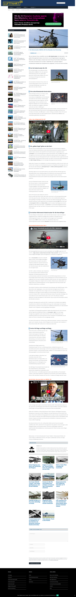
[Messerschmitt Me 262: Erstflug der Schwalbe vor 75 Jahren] (62, 477)
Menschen (19, 7)
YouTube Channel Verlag (54, 581)
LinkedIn (51, 586)
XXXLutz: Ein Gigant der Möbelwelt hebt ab (20, 158)
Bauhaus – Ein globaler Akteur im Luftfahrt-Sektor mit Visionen (19, 106)
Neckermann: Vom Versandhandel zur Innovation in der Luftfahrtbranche (19, 77)
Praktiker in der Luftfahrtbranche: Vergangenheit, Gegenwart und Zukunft (19, 112)
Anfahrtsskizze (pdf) (11, 581)
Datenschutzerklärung (54, 560)
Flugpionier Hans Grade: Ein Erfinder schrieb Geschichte (48, 502)
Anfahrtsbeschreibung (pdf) (12, 579)
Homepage (10, 575)
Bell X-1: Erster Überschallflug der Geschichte (61, 466)
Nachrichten (31, 581)
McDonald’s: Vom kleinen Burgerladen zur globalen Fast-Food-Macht (19, 135)
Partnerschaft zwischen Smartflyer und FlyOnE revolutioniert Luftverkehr (20, 88)
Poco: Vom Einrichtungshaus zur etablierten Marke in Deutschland (19, 123)
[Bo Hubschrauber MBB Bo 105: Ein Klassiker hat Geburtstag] (48, 38)
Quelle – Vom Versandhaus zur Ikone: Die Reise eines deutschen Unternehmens (19, 59)
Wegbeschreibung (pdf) (12, 586)
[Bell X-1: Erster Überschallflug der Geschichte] (62, 460)
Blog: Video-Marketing (53, 577)
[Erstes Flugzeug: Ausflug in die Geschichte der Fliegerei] (35, 460)
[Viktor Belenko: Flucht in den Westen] (48, 514)
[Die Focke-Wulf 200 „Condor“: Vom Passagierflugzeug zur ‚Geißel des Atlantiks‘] (35, 477)
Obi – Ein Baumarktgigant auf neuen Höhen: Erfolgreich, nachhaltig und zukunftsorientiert (20, 94)
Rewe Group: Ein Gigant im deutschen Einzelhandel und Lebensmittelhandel (19, 53)
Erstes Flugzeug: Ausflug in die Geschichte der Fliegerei (35, 466)
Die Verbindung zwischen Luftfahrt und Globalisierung (20, 47)
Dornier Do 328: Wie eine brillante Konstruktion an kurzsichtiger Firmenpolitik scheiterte (48, 484)
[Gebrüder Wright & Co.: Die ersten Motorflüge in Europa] (35, 495)
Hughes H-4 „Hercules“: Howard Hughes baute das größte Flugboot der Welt (48, 467)
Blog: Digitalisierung (53, 579)
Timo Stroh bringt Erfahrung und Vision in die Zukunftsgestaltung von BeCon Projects (19, 36)
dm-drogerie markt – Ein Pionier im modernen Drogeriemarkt (20, 141)
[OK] (74, 595)
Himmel (25, 7)
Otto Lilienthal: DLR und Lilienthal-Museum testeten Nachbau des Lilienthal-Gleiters (61, 503)
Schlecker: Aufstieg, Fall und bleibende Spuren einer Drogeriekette (19, 71)
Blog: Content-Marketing (54, 575)
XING (51, 588)
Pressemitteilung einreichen (33, 577)
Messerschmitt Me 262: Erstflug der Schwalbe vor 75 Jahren (61, 484)
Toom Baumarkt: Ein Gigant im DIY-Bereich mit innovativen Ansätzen (20, 153)
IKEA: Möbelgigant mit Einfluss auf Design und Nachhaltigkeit (20, 82)
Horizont (33, 7)
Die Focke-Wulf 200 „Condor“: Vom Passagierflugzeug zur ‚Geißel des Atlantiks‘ (34, 484)
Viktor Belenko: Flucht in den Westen (48, 519)
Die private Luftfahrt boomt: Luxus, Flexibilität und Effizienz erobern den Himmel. (20, 129)
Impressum (10, 577)
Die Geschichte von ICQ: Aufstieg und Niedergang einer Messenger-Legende (19, 147)
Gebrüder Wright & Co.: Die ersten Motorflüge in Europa (35, 502)
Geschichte (66, 52)
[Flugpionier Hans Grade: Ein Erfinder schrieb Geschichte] (48, 495)
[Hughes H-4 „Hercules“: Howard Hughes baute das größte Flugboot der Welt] (48, 460)
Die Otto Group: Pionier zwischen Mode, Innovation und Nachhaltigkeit (19, 170)
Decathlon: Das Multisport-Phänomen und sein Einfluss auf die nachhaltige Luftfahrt (20, 118)
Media (30, 575)
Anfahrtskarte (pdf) (11, 583)
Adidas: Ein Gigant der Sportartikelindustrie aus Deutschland (18, 100)
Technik (11, 7)
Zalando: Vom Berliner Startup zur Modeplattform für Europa (19, 65)
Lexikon (30, 579)
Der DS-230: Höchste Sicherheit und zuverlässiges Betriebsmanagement (20, 175)
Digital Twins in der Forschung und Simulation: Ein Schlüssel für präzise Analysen (20, 42)
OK (57, 595)
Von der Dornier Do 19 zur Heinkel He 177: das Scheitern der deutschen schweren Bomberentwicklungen (34, 521)
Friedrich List (33, 53)
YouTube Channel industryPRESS (55, 583)
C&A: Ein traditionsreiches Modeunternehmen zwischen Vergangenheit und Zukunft (19, 164)
